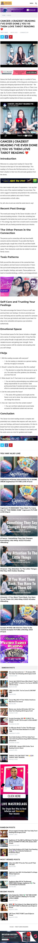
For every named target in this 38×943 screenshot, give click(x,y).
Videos (9, 15)
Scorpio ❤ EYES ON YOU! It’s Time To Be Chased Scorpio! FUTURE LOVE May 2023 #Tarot (16, 630)
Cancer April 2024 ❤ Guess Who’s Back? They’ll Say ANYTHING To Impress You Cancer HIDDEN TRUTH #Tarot (23, 683)
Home (3, 15)
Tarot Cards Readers (21, 927)
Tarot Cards (4, 32)
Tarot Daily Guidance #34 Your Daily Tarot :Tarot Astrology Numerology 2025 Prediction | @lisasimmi (23, 738)
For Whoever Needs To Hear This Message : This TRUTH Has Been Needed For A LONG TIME (22, 729)
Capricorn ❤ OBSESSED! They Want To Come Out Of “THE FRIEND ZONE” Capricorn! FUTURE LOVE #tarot (18, 510)
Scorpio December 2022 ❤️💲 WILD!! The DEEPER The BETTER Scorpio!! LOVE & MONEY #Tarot (23, 720)
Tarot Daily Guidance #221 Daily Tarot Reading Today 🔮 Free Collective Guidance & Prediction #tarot (23, 851)
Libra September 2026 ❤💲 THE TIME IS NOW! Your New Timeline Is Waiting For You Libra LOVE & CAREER (23, 896)
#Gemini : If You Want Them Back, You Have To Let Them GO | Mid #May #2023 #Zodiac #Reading (18, 599)
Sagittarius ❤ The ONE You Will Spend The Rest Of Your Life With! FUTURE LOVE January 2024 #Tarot (23, 841)
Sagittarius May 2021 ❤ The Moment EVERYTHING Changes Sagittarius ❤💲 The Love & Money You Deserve (22, 883)
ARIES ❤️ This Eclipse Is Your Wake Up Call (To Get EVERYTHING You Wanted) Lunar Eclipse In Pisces (23, 906)
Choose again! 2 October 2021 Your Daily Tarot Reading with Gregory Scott (23, 831)
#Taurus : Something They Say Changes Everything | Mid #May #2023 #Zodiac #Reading (16, 540)
